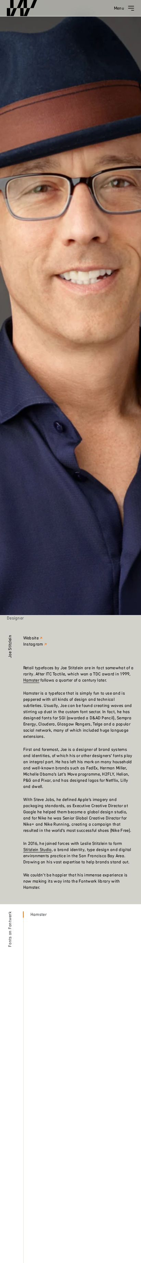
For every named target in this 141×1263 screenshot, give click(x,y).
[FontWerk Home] (22, 8)
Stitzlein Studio (37, 849)
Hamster (31, 680)
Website (31, 638)
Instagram (33, 644)
